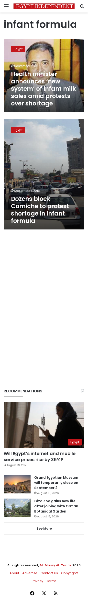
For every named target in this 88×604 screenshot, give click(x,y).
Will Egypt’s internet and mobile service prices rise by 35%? (40, 456)
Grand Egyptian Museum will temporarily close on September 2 (56, 482)
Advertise (29, 573)
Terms (51, 581)
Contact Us (49, 573)
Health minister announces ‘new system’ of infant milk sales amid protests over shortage (43, 88)
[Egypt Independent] (44, 6)
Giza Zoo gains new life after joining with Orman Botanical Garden (56, 506)
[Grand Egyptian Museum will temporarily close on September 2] (17, 484)
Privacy (37, 581)
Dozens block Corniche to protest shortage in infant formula (40, 210)
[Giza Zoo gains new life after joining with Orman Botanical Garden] (17, 508)
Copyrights (69, 573)
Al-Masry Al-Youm (55, 565)
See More (44, 528)
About (14, 573)
